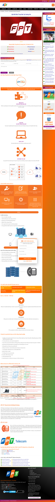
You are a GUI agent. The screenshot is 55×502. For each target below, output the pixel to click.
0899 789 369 (29, 261)
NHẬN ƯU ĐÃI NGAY (27, 258)
